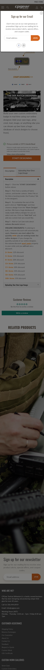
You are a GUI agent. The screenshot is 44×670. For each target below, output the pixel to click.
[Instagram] (24, 45)
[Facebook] (19, 45)
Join (35, 38)
